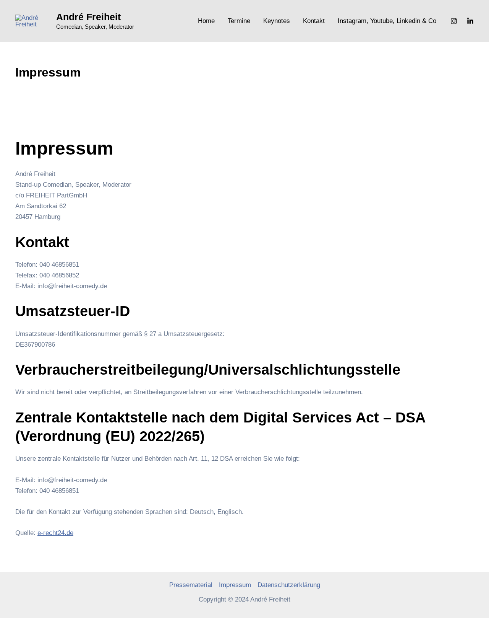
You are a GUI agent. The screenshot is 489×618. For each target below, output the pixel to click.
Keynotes (276, 20)
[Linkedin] (470, 21)
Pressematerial (190, 585)
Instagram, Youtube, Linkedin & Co (387, 20)
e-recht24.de (55, 532)
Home (206, 20)
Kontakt (314, 20)
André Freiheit (88, 16)
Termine (239, 20)
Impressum (235, 585)
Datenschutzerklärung (288, 585)
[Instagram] (453, 21)
